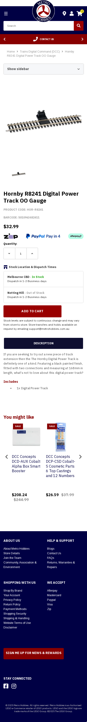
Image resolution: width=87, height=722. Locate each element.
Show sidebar (18, 69)
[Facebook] (5, 686)
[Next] (82, 39)
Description (44, 343)
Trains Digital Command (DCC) (40, 51)
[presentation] (6, 457)
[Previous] (4, 39)
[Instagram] (13, 686)
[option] (43, 39)
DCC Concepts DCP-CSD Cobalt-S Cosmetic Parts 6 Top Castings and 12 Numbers (60, 466)
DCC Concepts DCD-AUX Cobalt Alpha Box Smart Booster (26, 463)
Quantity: (10, 243)
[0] (79, 14)
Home (11, 51)
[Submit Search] (79, 26)
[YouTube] (22, 686)
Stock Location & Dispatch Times (32, 267)
